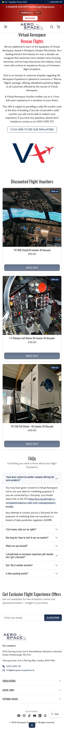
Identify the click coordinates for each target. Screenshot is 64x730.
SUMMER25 (30, 13)
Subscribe (53, 617)
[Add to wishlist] (58, 246)
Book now (30, 18)
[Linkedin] (40, 715)
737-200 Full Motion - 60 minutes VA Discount (32, 426)
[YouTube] (34, 715)
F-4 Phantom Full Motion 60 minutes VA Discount (32, 338)
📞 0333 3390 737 (54, 2)
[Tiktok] (29, 715)
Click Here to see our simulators (32, 129)
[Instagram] (24, 715)
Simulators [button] (9, 681)
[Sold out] (32, 246)
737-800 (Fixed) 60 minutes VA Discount (32, 250)
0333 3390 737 (13, 666)
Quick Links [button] (8, 690)
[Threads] (45, 715)
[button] (9, 26)
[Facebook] (18, 715)
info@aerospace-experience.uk (20, 670)
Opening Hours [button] (10, 699)
